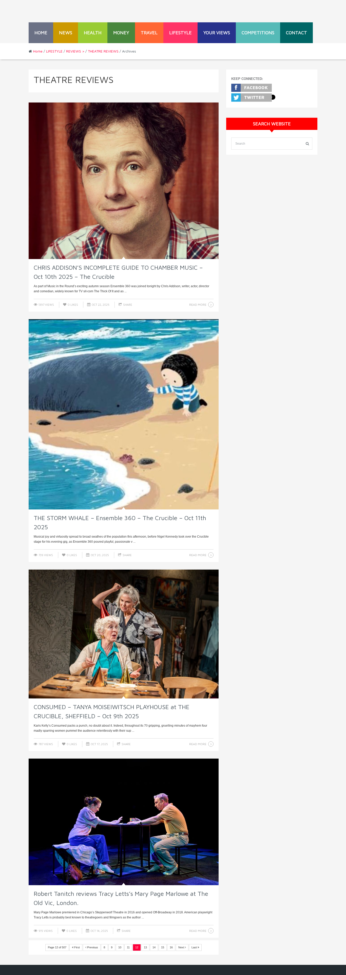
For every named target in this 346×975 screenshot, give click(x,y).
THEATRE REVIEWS (103, 51)
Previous (92, 947)
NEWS (65, 32)
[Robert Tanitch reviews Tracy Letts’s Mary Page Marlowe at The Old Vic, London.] (124, 822)
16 (171, 947)
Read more (197, 304)
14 (154, 947)
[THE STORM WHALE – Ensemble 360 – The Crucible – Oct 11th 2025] (124, 414)
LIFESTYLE (180, 32)
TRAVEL (149, 32)
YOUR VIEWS (216, 32)
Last (194, 947)
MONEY (121, 32)
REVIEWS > (75, 51)
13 (145, 947)
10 (119, 947)
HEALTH (93, 32)
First (76, 947)
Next (181, 947)
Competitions (258, 32)
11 (128, 947)
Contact (296, 32)
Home (40, 32)
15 (162, 947)
